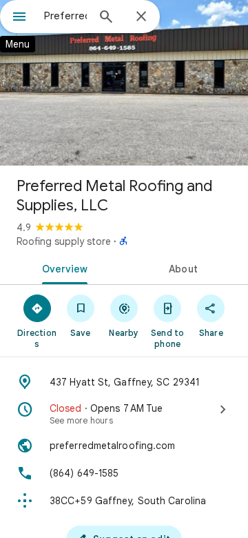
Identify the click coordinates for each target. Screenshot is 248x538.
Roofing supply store (64, 241)
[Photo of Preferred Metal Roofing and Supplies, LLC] (124, 83)
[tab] (62, 267)
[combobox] (65, 16)
